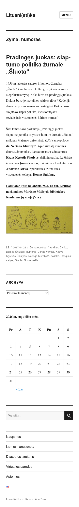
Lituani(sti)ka (20, 15)
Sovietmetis (31, 260)
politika (55, 256)
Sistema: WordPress (35, 499)
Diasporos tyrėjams (20, 456)
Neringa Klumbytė (38, 256)
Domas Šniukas (15, 252)
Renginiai (66, 256)
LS (7, 247)
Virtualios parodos (19, 466)
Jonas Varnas (46, 252)
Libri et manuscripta (20, 446)
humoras (31, 252)
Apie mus (13, 476)
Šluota (18, 260)
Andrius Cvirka (58, 247)
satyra (9, 260)
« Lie (19, 389)
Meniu (66, 15)
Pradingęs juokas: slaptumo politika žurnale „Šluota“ (38, 64)
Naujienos (13, 436)
